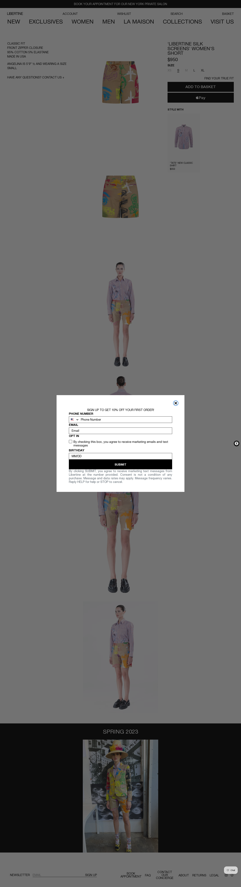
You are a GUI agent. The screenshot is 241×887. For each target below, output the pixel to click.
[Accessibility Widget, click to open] (236, 443)
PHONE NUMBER (81, 413)
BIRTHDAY (76, 450)
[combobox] (74, 420)
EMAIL (73, 425)
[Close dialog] (175, 403)
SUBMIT (120, 464)
